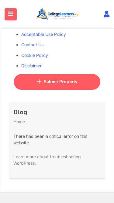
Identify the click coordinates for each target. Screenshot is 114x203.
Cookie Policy (34, 55)
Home (19, 121)
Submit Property (60, 82)
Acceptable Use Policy (43, 34)
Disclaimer (31, 65)
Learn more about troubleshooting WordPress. (47, 160)
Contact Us (32, 44)
